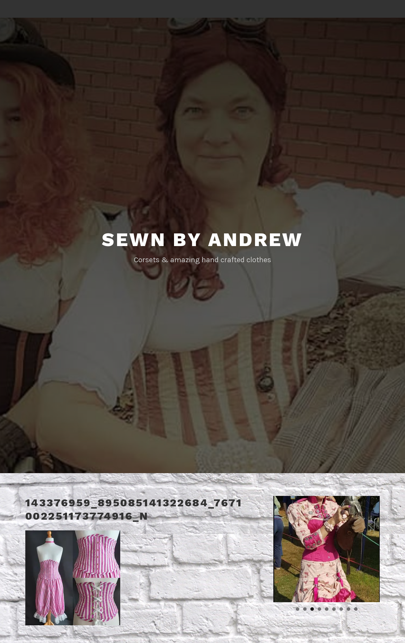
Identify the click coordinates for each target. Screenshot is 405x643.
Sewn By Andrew (202, 239)
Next (391, 547)
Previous (262, 547)
